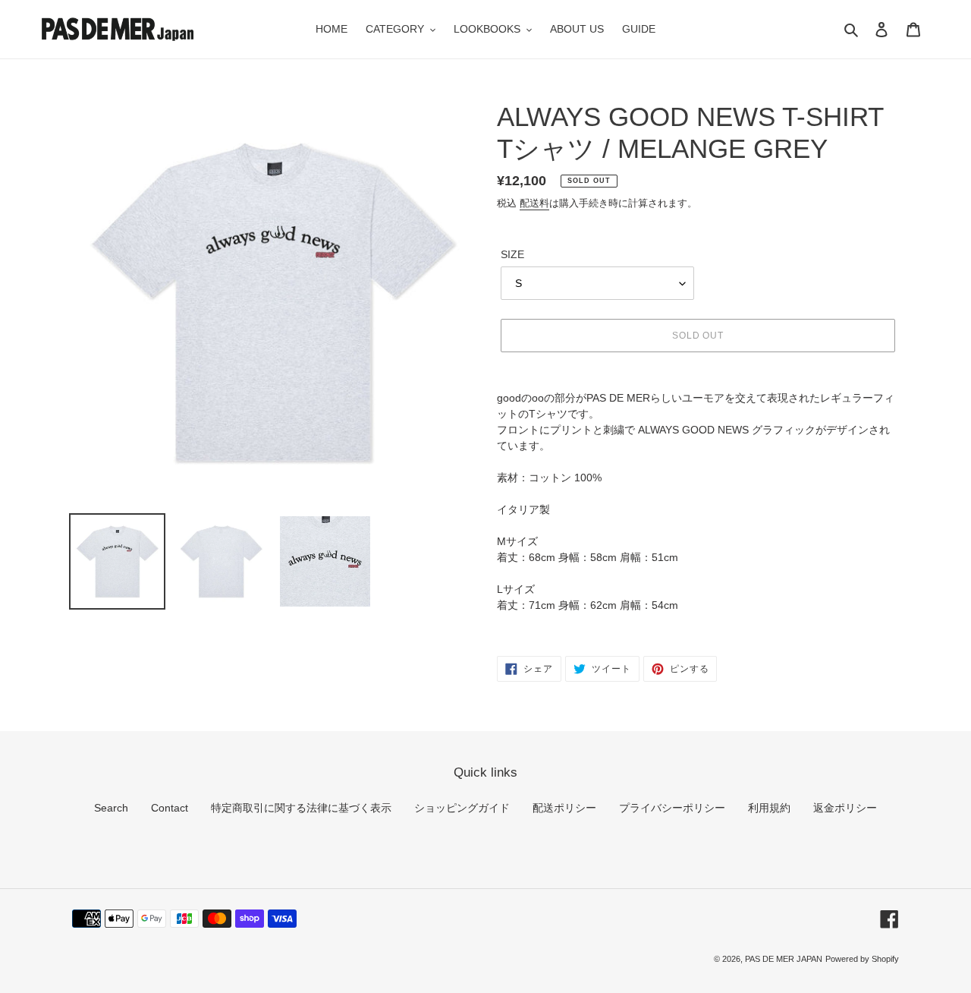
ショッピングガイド (462, 808)
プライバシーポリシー (672, 808)
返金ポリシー (845, 808)
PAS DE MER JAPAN (783, 958)
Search (111, 808)
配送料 (534, 203)
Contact (169, 808)
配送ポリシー (564, 808)
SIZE (512, 254)
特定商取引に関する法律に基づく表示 (301, 808)
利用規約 (769, 808)
